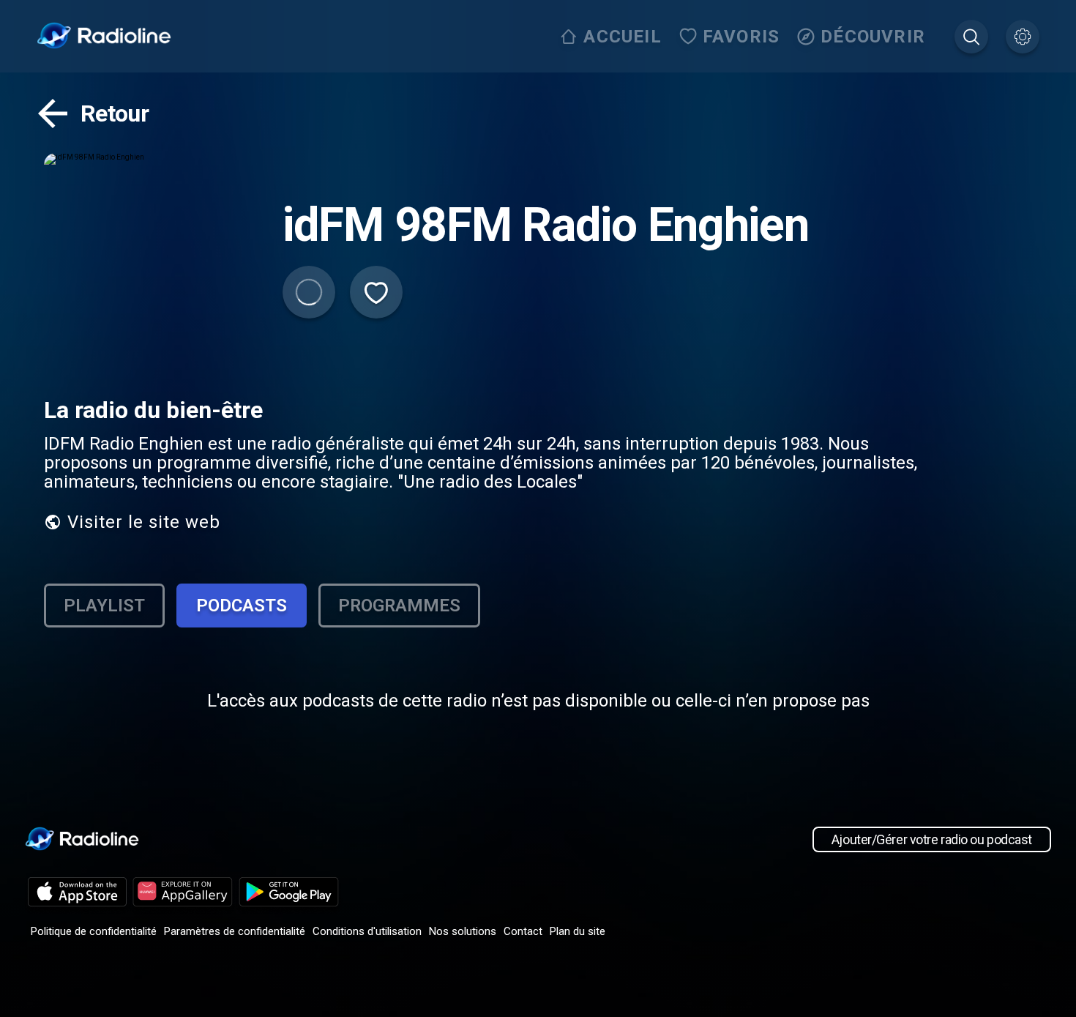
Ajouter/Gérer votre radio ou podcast (932, 839)
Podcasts (241, 605)
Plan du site (577, 931)
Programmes (399, 605)
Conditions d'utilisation (367, 931)
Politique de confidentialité (94, 931)
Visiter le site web (143, 522)
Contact (523, 931)
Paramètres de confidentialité (234, 931)
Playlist (104, 605)
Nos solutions (462, 931)
